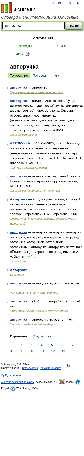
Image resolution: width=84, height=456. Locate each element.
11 (42, 351)
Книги (61, 46)
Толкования (42, 38)
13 (63, 351)
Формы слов (18, 261)
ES (69, 3)
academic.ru (18, 7)
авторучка (18, 87)
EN (51, 3)
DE (60, 3)
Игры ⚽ (22, 54)
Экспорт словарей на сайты (17, 382)
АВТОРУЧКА (20, 143)
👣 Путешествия (11, 375)
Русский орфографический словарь (34, 293)
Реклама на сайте (50, 368)
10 (32, 351)
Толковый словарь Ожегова (28, 167)
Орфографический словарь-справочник (36, 92)
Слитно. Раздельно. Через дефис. (33, 324)
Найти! (74, 26)
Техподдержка (30, 368)
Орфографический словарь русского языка (39, 311)
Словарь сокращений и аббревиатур (35, 190)
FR (77, 3)
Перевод (39, 75)
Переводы (23, 46)
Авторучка (19, 199)
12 (53, 351)
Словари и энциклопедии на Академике (40, 17)
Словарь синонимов (23, 135)
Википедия (17, 274)
